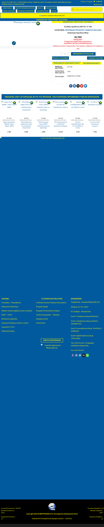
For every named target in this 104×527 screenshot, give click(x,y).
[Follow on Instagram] (76, 355)
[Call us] (87, 355)
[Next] (102, 117)
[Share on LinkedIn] (85, 86)
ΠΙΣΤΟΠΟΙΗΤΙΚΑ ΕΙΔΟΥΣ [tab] (91, 63)
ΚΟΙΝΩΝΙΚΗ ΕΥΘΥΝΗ (43, 11)
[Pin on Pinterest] (81, 86)
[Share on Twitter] (74, 86)
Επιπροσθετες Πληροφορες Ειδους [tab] (67, 63)
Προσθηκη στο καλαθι (83, 54)
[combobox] (86, 9)
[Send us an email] (83, 355)
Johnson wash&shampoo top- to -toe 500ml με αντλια (77, 125)
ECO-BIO (54, 11)
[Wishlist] (94, 1)
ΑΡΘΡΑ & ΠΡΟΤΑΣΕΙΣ (9, 11)
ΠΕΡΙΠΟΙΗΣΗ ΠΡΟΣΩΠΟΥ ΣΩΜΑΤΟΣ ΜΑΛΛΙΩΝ (83, 30)
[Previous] (1, 117)
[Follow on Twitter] (80, 355)
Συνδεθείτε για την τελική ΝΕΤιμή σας (78, 43)
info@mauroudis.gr (27, 2)
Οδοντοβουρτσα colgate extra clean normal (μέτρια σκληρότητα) (26, 125)
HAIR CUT (40, 8)
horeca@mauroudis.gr (51, 2)
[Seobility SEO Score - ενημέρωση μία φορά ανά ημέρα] (52, 506)
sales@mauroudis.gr (38, 2)
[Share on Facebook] (70, 86)
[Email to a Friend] (78, 86)
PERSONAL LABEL (51, 8)
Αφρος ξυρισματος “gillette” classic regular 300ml (9, 124)
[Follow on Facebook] (72, 355)
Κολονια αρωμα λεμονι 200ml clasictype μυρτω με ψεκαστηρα (43, 125)
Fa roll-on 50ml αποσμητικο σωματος (95, 124)
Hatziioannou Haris (71, 514)
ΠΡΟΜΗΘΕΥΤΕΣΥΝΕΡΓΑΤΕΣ (26, 11)
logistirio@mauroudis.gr (64, 2)
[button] (86, 1)
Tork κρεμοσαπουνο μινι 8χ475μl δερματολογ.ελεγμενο (60, 124)
